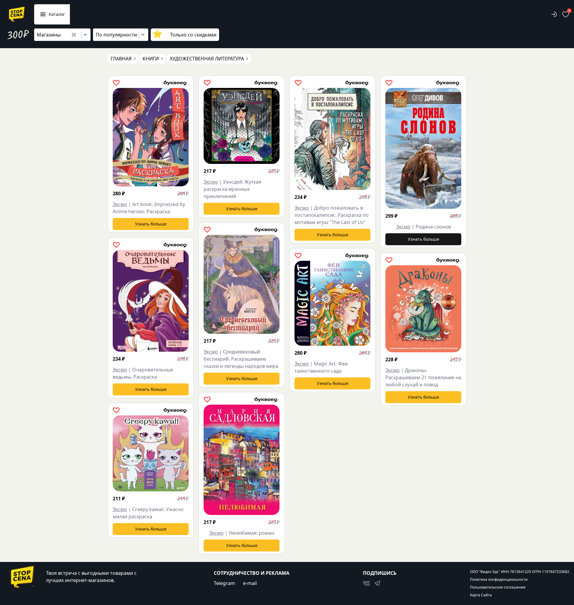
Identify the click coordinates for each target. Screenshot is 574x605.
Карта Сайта (481, 595)
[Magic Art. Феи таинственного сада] (332, 303)
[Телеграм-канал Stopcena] (377, 583)
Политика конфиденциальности (499, 579)
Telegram (224, 583)
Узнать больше (151, 224)
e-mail (250, 583)
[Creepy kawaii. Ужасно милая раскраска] (151, 453)
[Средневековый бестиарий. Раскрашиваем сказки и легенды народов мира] (242, 284)
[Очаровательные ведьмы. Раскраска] (151, 301)
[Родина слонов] (423, 148)
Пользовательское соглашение (498, 587)
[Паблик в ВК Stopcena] (366, 583)
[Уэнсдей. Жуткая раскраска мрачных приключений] (242, 126)
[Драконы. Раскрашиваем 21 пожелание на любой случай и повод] (423, 308)
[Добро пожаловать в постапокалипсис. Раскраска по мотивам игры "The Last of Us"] (332, 139)
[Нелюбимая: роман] (242, 460)
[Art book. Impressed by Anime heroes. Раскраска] (151, 137)
